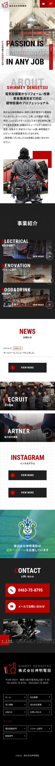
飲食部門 (9, 736)
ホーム (8, 697)
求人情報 (9, 704)
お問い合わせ (36, 712)
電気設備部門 (11, 728)
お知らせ (9, 712)
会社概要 (34, 697)
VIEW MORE (27, 367)
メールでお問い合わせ (31, 606)
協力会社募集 (36, 704)
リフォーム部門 (36, 728)
